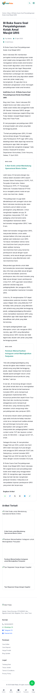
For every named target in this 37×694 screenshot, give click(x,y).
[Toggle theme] (29, 3)
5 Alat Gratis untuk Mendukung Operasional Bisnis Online (18, 167)
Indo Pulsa (14, 684)
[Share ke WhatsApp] (5, 496)
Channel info (8, 633)
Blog (8, 13)
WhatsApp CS (8, 627)
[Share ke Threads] (20, 496)
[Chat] (32, 683)
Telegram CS (8, 630)
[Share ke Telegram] (25, 496)
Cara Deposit (6, 647)
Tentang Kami (6, 664)
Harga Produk (6, 650)
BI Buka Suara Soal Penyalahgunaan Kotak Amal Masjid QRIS (16, 95)
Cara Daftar (5, 644)
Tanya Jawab (6, 667)
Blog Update (6, 653)
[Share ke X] (15, 496)
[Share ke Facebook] (10, 496)
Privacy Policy (6, 673)
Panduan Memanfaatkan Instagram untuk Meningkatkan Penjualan (18, 353)
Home (4, 13)
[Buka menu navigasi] (34, 3)
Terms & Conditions (8, 670)
